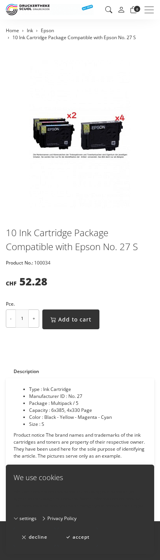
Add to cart (74, 319)
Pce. (10, 304)
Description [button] (26, 371)
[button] (108, 9)
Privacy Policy (61, 518)
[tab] (22, 371)
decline (38, 537)
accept (81, 537)
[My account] (121, 10)
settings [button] (27, 518)
